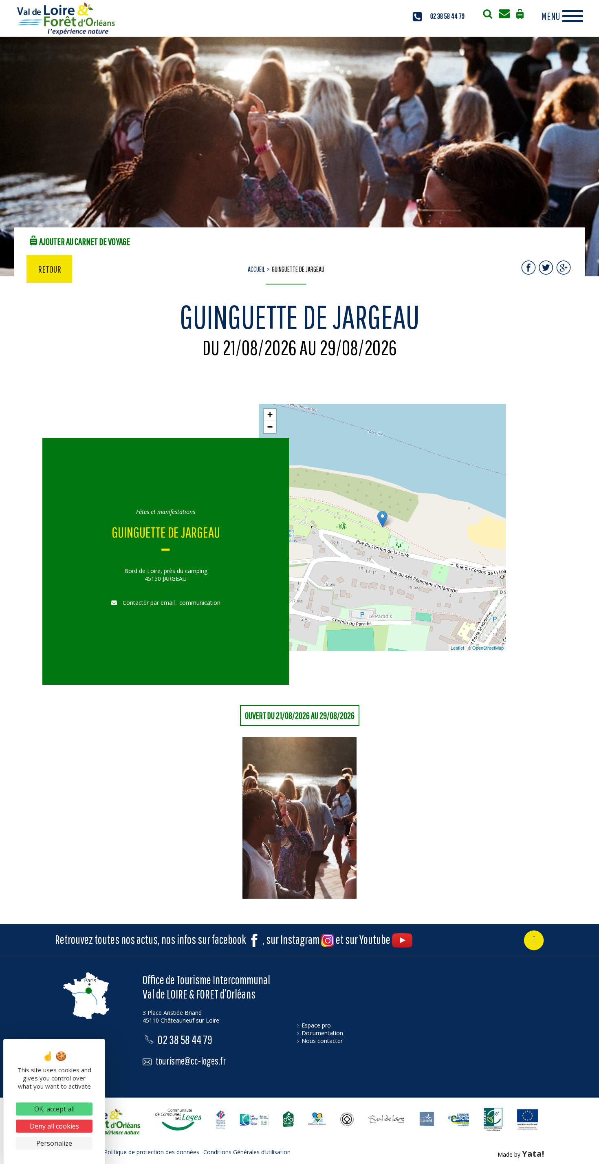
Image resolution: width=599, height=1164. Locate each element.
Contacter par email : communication (170, 602)
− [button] (270, 427)
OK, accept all (54, 1108)
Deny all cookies (54, 1126)
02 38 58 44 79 (447, 16)
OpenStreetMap (488, 647)
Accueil (256, 269)
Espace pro (316, 1025)
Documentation (322, 1033)
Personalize (54, 1143)
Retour (49, 269)
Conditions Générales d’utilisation (247, 1152)
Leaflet (457, 647)
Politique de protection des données (151, 1152)
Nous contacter (322, 1041)
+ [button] (270, 415)
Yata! (533, 1153)
